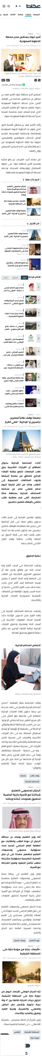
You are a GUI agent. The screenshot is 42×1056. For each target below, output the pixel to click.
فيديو (6, 14)
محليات (28, 14)
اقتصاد (13, 14)
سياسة (20, 14)
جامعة (23, 775)
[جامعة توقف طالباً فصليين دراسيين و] (35, 235)
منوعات (24, 245)
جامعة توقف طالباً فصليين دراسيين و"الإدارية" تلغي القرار (16, 235)
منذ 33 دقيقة (22, 268)
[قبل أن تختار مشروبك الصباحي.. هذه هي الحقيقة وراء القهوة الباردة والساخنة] (35, 249)
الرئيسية (36, 14)
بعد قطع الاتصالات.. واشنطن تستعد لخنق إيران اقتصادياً (17, 264)
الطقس (17, 1032)
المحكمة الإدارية (32, 781)
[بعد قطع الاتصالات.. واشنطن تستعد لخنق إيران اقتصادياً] (35, 264)
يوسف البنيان (19, 940)
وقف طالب (34, 775)
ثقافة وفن (18, 374)
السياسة (24, 259)
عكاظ (37, 33)
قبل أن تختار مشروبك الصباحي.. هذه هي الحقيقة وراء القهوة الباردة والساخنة (16, 249)
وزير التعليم (34, 940)
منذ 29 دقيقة (22, 253)
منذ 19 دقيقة (22, 239)
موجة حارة (35, 1038)
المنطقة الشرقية (31, 1032)
